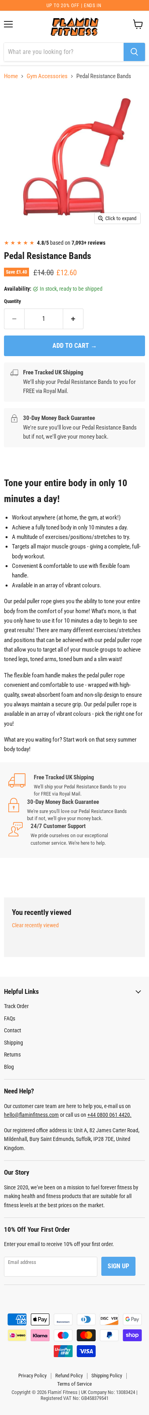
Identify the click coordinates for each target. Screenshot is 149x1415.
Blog (9, 1067)
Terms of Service (74, 1384)
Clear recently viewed (35, 925)
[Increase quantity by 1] (73, 319)
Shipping (13, 1042)
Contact (12, 1030)
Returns (12, 1054)
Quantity (12, 301)
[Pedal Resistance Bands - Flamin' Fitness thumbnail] (17, 246)
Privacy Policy (32, 1376)
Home (11, 76)
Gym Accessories (47, 76)
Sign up (118, 1266)
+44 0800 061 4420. (109, 1115)
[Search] (134, 52)
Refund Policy (69, 1376)
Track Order (16, 1006)
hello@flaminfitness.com (31, 1115)
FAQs (9, 1018)
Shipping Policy (106, 1376)
